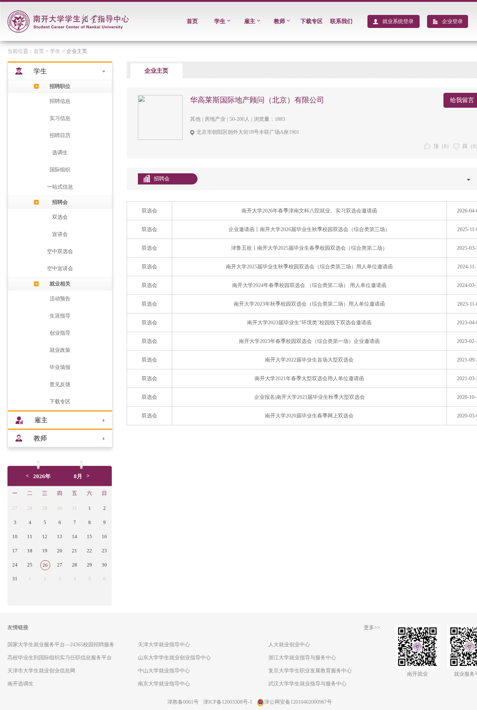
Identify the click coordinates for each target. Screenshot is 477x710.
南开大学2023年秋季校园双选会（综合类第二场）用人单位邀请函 (309, 304)
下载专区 (311, 21)
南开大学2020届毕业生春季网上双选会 (309, 416)
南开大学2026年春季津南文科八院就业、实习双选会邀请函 (309, 211)
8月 (78, 476)
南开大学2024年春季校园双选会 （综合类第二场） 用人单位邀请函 (309, 285)
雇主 (249, 21)
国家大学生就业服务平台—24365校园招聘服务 (60, 644)
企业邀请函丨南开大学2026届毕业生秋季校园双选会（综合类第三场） (309, 229)
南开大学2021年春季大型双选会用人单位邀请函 (309, 378)
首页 (192, 21)
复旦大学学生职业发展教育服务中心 (310, 670)
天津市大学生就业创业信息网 (41, 670)
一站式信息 (60, 187)
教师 (279, 21)
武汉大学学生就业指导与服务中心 (307, 684)
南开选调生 (20, 684)
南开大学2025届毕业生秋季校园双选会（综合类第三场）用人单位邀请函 (309, 266)
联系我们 (341, 21)
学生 (219, 21)
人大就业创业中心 (289, 644)
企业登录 (452, 21)
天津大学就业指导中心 (164, 644)
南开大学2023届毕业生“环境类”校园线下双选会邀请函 (309, 322)
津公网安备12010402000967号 (298, 702)
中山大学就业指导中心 (164, 670)
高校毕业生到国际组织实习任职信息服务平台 (59, 657)
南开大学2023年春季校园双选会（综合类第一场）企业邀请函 (309, 341)
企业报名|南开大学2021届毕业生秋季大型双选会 (309, 397)
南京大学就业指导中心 (164, 684)
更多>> (372, 627)
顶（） (441, 146)
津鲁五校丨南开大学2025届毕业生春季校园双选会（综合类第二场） (309, 248)
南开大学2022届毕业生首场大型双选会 (309, 360)
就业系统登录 (398, 21)
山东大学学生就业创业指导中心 (174, 657)
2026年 (42, 476)
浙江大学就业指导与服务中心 (302, 657)
